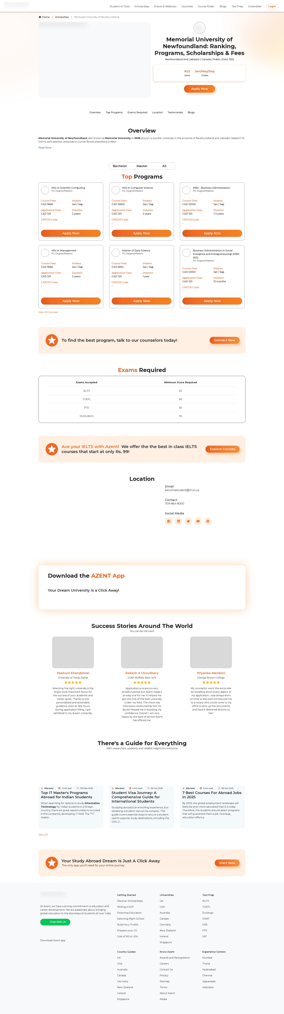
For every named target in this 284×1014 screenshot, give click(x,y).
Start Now (227, 863)
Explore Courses (222, 449)
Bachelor (120, 166)
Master (142, 166)
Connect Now (224, 340)
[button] (137, 901)
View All (43, 834)
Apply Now (199, 88)
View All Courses (48, 312)
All (164, 166)
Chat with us (58, 922)
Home (46, 17)
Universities (62, 17)
